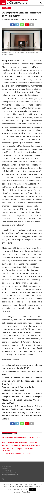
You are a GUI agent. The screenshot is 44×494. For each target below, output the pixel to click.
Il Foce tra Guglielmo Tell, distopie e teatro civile (21, 445)
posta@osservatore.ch (10, 475)
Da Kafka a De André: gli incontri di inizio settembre (18, 449)
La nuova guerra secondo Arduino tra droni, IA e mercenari (21, 438)
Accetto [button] (32, 489)
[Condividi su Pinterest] (27, 24)
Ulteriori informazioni (22, 492)
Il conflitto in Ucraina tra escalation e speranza (20, 442)
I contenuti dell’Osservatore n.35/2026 (17, 454)
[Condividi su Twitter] (17, 24)
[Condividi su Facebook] (12, 24)
